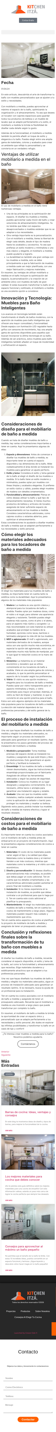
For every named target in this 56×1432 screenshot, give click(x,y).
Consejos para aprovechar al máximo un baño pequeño (24, 1248)
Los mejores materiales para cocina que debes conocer (23, 1178)
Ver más (8, 1131)
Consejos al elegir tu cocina (28, 1317)
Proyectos (10, 1311)
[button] (28, 32)
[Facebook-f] (22, 1326)
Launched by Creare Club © (25, 1333)
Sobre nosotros (42, 1311)
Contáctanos (28, 1044)
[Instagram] (29, 1326)
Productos (25, 1311)
